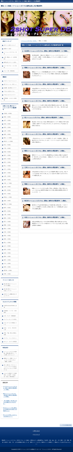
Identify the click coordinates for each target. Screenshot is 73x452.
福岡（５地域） (7, 249)
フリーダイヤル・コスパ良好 (10, 66)
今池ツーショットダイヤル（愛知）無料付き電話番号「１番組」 (45, 84)
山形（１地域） (7, 130)
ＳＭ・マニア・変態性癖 (10, 315)
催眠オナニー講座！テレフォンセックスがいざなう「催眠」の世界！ (10, 360)
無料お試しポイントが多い (10, 62)
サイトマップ (36, 434)
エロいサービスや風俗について (10, 323)
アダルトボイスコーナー (10, 94)
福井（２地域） (7, 172)
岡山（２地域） (7, 242)
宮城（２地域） (7, 124)
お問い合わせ (36, 431)
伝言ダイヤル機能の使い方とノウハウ (10, 294)
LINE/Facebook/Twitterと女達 (10, 306)
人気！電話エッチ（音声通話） (10, 58)
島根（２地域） (7, 239)
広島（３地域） (7, 232)
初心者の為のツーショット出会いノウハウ (10, 289)
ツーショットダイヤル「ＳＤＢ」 (29, 41)
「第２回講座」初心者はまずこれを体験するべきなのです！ (10, 402)
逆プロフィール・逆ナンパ (10, 84)
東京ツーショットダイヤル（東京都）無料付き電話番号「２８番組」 (10, 395)
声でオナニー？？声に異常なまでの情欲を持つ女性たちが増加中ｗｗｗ (10, 409)
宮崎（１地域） (7, 267)
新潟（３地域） (7, 162)
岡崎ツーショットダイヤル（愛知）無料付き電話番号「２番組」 (45, 184)
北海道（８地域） (8, 113)
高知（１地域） (7, 228)
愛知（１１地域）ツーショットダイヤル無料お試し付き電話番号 (21, 6)
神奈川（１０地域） (8, 141)
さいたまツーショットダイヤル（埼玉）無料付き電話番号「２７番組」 (10, 388)
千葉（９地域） (7, 148)
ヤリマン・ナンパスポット (10, 338)
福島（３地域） (7, 134)
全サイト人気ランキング (10, 45)
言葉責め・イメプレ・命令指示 (10, 311)
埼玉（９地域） (7, 144)
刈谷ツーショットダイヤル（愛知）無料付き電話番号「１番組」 (45, 217)
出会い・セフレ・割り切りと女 (10, 328)
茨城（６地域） (7, 151)
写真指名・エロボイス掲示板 (10, 99)
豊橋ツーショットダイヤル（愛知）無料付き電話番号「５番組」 (45, 67)
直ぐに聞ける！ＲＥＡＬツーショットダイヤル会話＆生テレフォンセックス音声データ (10, 367)
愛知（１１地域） (8, 204)
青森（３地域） (7, 117)
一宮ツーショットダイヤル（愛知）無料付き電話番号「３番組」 (45, 134)
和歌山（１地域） (8, 197)
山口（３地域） (7, 246)
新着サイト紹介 (7, 48)
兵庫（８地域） (7, 190)
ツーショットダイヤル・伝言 (10, 53)
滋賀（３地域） (7, 200)
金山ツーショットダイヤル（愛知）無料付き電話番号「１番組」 (45, 101)
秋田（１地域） (7, 127)
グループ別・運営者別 (9, 71)
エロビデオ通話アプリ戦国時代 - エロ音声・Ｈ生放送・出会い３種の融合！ (10, 375)
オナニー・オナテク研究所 (10, 341)
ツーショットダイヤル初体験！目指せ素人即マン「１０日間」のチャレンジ (10, 353)
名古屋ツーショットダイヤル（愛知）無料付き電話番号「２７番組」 (46, 51)
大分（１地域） (7, 263)
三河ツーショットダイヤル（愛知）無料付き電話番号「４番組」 (45, 167)
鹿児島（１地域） (8, 270)
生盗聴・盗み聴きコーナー (10, 87)
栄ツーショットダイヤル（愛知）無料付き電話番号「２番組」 (44, 117)
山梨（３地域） (7, 176)
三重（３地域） (7, 214)
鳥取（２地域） (7, 235)
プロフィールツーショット (10, 80)
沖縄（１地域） (7, 274)
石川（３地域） (7, 169)
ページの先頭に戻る (66, 425)
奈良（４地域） (7, 193)
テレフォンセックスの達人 (10, 319)
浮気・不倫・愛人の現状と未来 (10, 333)
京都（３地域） (7, 186)
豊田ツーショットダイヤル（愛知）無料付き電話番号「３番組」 (45, 151)
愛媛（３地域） (7, 225)
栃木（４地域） (7, 155)
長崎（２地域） (7, 256)
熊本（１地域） (7, 260)
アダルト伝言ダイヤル (9, 91)
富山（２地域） (7, 165)
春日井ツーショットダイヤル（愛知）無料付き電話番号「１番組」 (45, 200)
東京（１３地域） (8, 137)
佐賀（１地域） (7, 253)
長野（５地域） (7, 179)
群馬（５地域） (7, 158)
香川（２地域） (7, 221)
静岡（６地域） (7, 211)
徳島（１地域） (7, 218)
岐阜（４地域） (7, 207)
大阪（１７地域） (8, 183)
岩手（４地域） (7, 120)
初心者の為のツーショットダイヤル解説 (10, 284)
